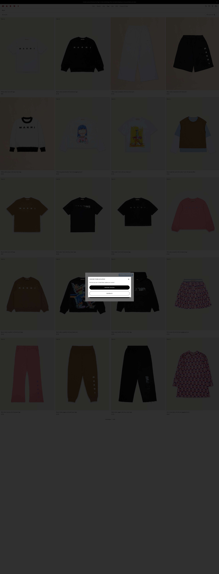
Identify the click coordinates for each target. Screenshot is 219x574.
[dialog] (109, 287)
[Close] (129, 279)
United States (110, 287)
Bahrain (109, 293)
